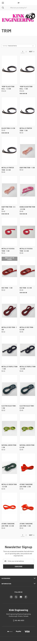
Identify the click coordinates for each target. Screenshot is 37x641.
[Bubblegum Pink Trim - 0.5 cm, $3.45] (27, 190)
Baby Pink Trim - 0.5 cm (8, 208)
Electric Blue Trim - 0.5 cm (27, 407)
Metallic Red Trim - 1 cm (9, 328)
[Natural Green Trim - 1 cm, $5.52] (9, 428)
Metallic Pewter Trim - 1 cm (26, 129)
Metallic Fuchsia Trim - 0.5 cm (26, 250)
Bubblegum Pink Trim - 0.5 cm (27, 208)
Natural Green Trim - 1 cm (9, 446)
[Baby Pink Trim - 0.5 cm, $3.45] (9, 190)
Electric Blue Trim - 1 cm (9, 407)
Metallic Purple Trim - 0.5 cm (27, 368)
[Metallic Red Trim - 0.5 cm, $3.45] (27, 310)
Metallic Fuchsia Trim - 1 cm (8, 250)
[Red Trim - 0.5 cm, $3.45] (27, 271)
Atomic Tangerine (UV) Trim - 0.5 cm (8, 525)
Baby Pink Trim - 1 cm (27, 168)
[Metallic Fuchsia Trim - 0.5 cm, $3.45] (27, 232)
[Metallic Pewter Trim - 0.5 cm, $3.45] (9, 151)
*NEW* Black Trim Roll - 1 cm (26, 88)
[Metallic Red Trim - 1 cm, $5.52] (9, 310)
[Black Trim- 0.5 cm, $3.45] (9, 111)
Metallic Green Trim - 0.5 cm (9, 486)
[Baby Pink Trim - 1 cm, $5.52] (27, 151)
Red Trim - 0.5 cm (26, 288)
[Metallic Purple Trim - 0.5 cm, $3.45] (27, 350)
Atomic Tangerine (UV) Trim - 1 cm (26, 525)
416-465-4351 (19, 620)
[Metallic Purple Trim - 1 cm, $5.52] (9, 350)
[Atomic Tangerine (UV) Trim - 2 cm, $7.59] (27, 468)
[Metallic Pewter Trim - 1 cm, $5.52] (27, 111)
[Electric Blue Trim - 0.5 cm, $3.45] (27, 389)
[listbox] (21, 45)
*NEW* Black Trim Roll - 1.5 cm (8, 88)
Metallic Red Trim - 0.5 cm (27, 328)
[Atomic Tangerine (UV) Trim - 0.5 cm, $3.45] (9, 507)
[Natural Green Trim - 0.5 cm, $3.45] (27, 428)
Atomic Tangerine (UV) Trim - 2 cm (26, 486)
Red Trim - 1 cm (7, 288)
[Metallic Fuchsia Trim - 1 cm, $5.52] (9, 232)
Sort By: (5, 46)
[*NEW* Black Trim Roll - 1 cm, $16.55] (27, 70)
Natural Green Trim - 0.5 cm (27, 446)
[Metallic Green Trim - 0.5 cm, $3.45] (9, 468)
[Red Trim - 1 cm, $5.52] (9, 271)
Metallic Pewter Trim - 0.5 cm (8, 169)
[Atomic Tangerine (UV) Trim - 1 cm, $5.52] (27, 507)
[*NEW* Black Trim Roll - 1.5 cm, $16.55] (9, 70)
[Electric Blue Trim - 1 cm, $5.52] (9, 389)
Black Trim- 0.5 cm (8, 128)
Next (31, 51)
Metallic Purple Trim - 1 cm (9, 368)
